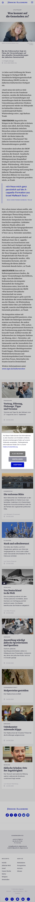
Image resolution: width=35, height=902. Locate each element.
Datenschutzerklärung (10, 447)
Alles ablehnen (17, 454)
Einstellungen (17, 459)
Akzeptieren (17, 465)
